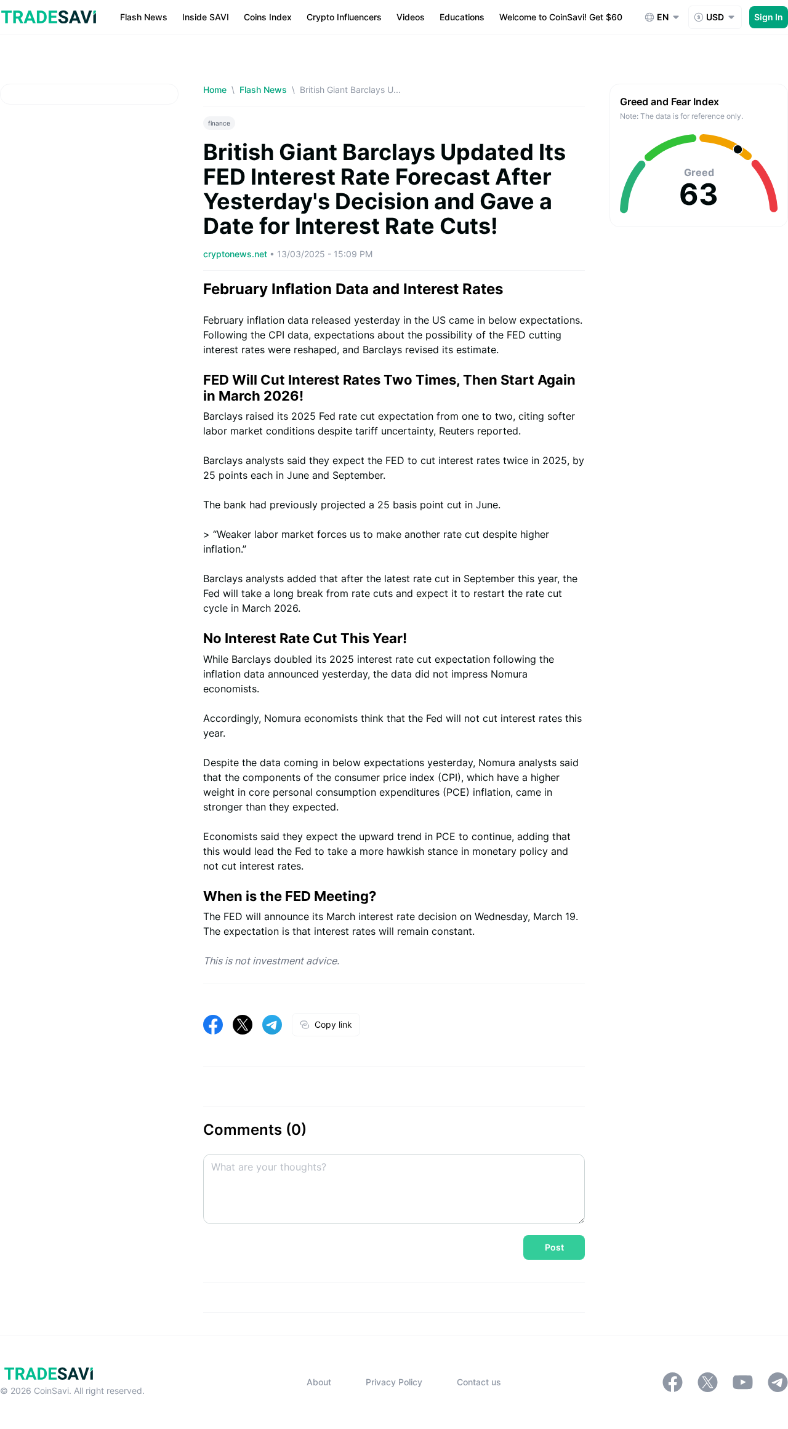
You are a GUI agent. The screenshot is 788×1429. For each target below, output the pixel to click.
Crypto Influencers (344, 17)
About (319, 1382)
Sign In (768, 17)
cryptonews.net (236, 254)
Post (554, 1247)
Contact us (479, 1382)
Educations (462, 17)
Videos (410, 17)
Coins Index (268, 17)
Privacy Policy (394, 1382)
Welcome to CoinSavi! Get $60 (560, 17)
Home (215, 89)
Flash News (143, 17)
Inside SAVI (205, 17)
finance (219, 123)
